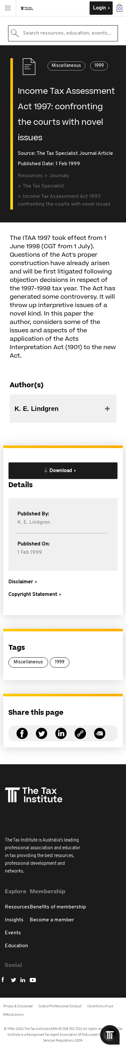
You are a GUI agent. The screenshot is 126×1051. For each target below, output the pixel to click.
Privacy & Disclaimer (18, 1006)
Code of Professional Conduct (60, 1006)
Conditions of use (100, 1006)
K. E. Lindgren (33, 522)
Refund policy (13, 1015)
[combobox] (63, 33)
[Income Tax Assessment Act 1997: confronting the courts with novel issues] (80, 737)
